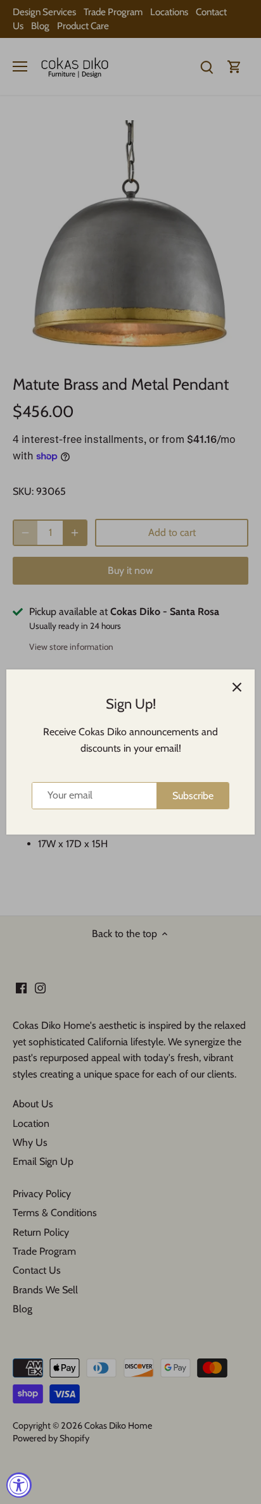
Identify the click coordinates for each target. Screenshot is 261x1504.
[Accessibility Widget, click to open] (19, 1485)
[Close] (237, 687)
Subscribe (192, 796)
